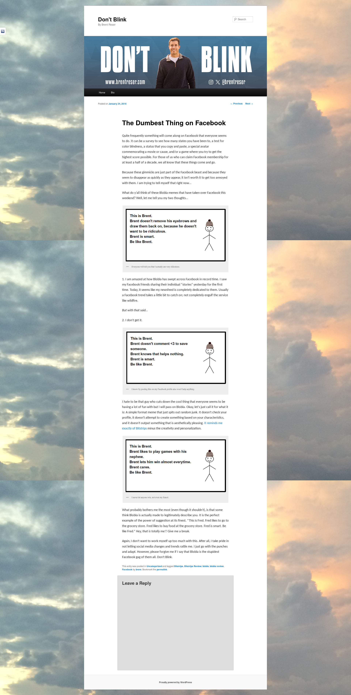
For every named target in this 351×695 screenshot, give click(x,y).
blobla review (217, 566)
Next (249, 103)
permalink (162, 569)
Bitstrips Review (192, 566)
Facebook (127, 569)
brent (138, 569)
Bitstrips (178, 566)
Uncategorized (154, 566)
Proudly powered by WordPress (175, 682)
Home (102, 92)
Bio (112, 92)
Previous (237, 103)
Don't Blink (112, 19)
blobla (206, 566)
